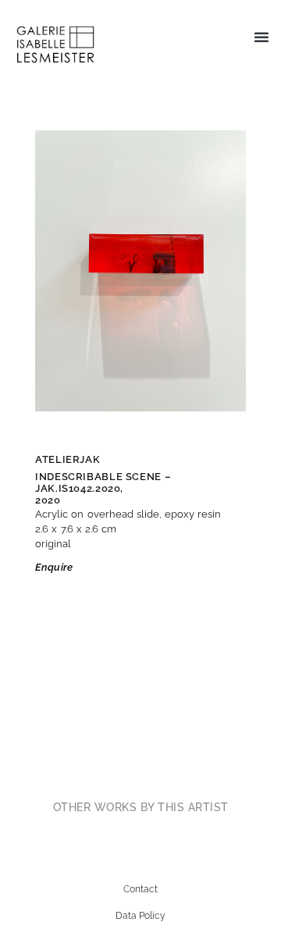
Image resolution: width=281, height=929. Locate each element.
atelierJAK (67, 459)
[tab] (141, 807)
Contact (140, 889)
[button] (261, 36)
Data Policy (140, 915)
